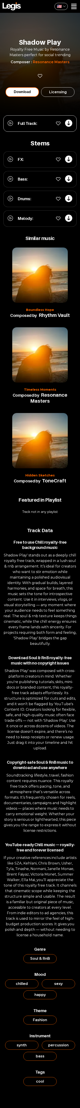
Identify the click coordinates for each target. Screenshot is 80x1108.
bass (40, 1056)
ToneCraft (54, 481)
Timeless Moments (40, 390)
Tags (40, 1072)
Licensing (58, 92)
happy (40, 995)
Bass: (23, 179)
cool (40, 1081)
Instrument (40, 1036)
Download (22, 92)
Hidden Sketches (40, 475)
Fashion (40, 1020)
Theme (40, 1010)
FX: (21, 159)
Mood (40, 974)
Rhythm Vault (54, 315)
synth (22, 1045)
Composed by (23, 315)
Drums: (24, 198)
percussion (58, 1045)
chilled (22, 984)
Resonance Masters (51, 62)
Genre (40, 949)
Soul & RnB (40, 958)
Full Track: (27, 123)
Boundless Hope (40, 310)
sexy (58, 984)
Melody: (25, 218)
